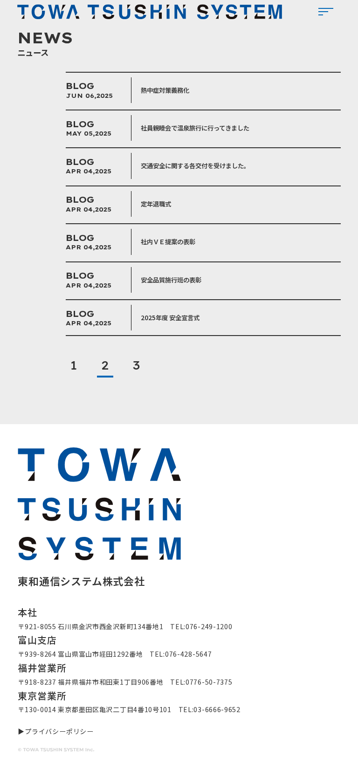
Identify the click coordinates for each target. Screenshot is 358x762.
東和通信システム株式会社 (149, 11)
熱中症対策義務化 (165, 90)
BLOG (80, 85)
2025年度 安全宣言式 (170, 317)
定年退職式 (156, 203)
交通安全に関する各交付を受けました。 (195, 165)
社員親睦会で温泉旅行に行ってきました (195, 127)
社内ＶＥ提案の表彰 (168, 241)
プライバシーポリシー (59, 731)
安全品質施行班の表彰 (171, 279)
